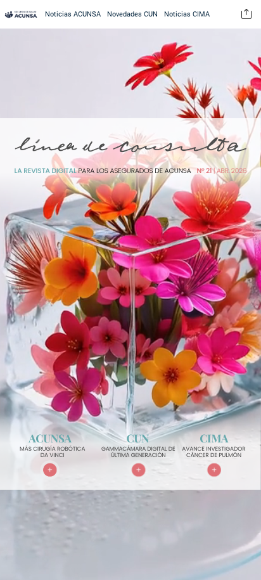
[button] (246, 14)
